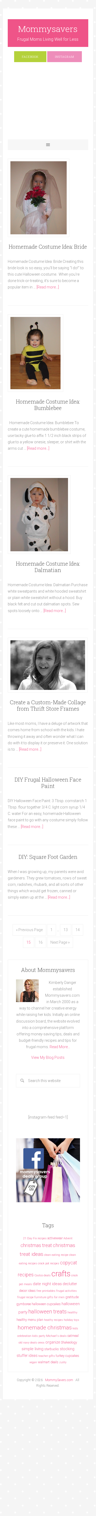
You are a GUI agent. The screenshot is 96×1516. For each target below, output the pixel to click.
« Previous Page (29, 930)
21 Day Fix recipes (35, 1238)
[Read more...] (48, 287)
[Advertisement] (48, 103)
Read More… (60, 1047)
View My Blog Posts (48, 1057)
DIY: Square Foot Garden (48, 856)
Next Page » (60, 942)
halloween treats (47, 1312)
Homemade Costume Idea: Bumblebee (48, 404)
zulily (62, 1362)
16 (40, 942)
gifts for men (56, 1297)
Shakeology (69, 1342)
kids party (38, 1336)
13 (65, 930)
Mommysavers (48, 28)
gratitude (72, 1297)
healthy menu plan (30, 1320)
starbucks (51, 1349)
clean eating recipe (56, 1255)
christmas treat (36, 1245)
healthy (72, 1312)
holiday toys (71, 1320)
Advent (68, 1238)
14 (77, 930)
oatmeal (73, 1336)
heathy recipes (53, 1320)
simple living (32, 1348)
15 (28, 942)
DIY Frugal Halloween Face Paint (48, 782)
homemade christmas (45, 1327)
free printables (46, 1291)
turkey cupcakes (67, 1356)
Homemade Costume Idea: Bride (48, 246)
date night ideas (47, 1283)
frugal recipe (25, 1297)
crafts (60, 1273)
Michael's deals (56, 1336)
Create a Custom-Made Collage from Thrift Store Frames (48, 705)
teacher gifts (46, 1356)
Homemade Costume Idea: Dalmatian (48, 566)
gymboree (23, 1304)
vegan (33, 1362)
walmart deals (48, 1362)
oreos (41, 1342)
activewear (55, 1238)
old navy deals (28, 1342)
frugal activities (66, 1291)
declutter (70, 1284)
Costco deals (42, 1275)
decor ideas (27, 1291)
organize (52, 1342)
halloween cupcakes (46, 1304)
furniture (40, 1297)
